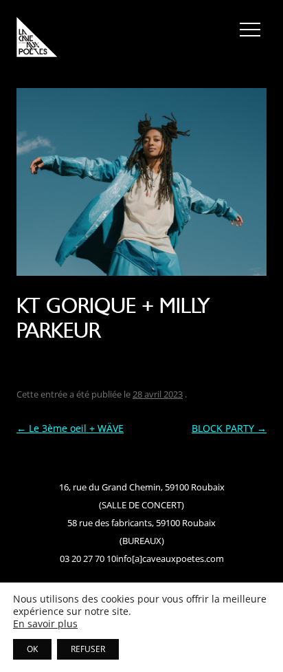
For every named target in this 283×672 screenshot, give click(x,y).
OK (32, 649)
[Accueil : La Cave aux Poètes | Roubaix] (37, 39)
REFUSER (88, 649)
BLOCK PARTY (229, 428)
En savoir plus (45, 624)
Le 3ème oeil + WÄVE (70, 428)
